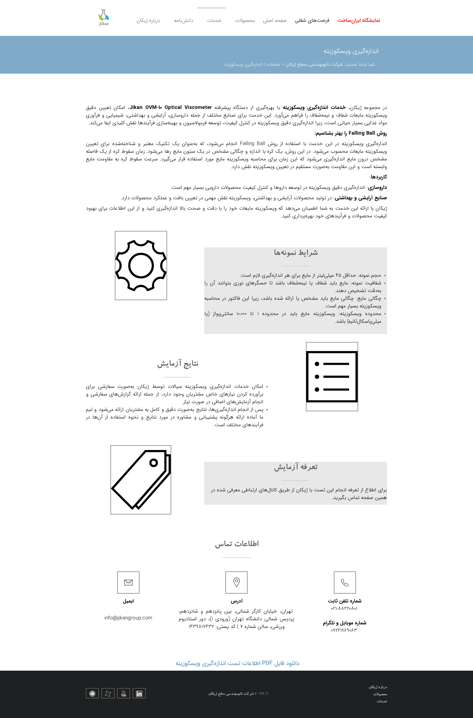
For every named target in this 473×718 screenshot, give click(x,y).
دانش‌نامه (183, 20)
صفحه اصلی (275, 20)
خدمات (214, 20)
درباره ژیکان (148, 20)
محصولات (245, 20)
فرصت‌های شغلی (312, 20)
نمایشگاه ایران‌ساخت (359, 20)
